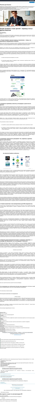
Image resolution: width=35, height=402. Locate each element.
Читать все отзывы (3, 348)
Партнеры (23, 370)
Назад (1, 10)
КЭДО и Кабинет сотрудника (20, 6)
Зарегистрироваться (3, 316)
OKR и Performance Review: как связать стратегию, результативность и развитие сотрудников (15, 321)
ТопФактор (3, 376)
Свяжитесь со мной (25, 8)
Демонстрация (19, 8)
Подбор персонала (3, 7)
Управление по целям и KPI (4, 6)
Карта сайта (3, 370)
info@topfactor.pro (3, 361)
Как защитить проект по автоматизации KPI (7, 314)
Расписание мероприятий (9, 370)
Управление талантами (12, 6)
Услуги (33, 370)
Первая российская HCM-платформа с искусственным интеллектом (22, 7)
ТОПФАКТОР (8, 390)
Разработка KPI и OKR (4, 371)
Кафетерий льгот (9, 7)
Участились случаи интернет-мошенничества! (7, 324)
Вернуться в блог (2, 312)
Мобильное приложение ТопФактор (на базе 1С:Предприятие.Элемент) (11, 326)
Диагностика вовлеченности (29, 6)
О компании (19, 370)
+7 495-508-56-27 (32, 0)
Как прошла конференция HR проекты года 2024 (7, 330)
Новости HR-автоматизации (4, 364)
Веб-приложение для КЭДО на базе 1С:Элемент (7, 329)
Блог (15, 370)
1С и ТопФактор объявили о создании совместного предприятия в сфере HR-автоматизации (14, 327)
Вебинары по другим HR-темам (12, 399)
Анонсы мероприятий (3, 365)
